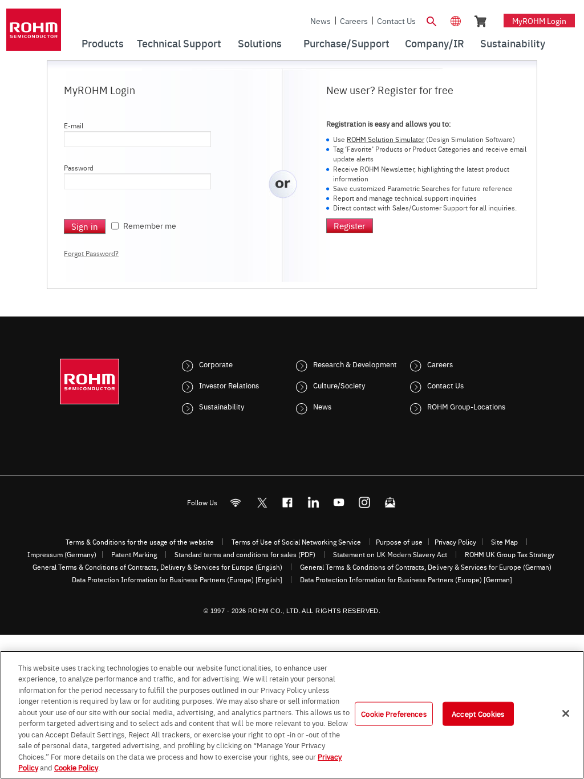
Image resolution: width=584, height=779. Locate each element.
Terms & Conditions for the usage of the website (140, 541)
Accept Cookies (478, 713)
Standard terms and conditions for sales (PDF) (245, 554)
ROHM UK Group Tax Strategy (509, 554)
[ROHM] (33, 33)
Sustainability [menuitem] (512, 43)
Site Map (504, 541)
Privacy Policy (455, 541)
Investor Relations (229, 385)
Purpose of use (399, 541)
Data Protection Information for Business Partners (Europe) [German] (406, 579)
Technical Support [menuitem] (179, 43)
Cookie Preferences (393, 713)
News (320, 21)
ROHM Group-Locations (466, 406)
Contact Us (396, 21)
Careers (354, 21)
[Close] (565, 713)
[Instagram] (365, 503)
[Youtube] (339, 503)
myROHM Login (539, 20)
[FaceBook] (288, 503)
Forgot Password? (91, 253)
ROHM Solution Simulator (385, 139)
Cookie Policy (76, 767)
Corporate (216, 364)
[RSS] (236, 503)
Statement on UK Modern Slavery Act (390, 554)
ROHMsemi (261, 503)
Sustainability (221, 406)
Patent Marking (134, 554)
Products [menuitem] (103, 43)
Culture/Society (339, 385)
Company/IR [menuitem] (434, 43)
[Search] (431, 20)
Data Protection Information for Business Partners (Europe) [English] (177, 579)
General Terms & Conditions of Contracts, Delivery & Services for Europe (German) (425, 566)
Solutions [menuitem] (260, 43)
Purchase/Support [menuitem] (346, 43)
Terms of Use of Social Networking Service (296, 541)
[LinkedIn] (313, 503)
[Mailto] (390, 503)
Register (350, 226)
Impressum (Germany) (61, 554)
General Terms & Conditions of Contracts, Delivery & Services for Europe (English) (157, 566)
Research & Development (355, 364)
